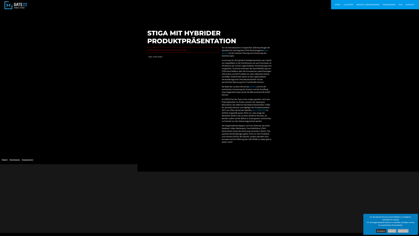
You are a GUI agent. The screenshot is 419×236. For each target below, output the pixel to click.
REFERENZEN (389, 5)
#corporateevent (27, 160)
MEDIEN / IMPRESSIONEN (368, 5)
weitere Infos (403, 231)
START (337, 5)
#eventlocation (15, 160)
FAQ (400, 5)
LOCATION (348, 5)
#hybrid (4, 160)
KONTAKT (410, 5)
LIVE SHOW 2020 (259, 110)
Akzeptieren (381, 231)
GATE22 (253, 86)
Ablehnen (392, 231)
